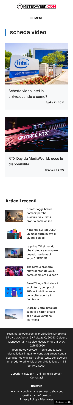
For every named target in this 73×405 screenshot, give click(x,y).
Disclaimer (46, 399)
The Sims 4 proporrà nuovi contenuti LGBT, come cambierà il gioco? (42, 271)
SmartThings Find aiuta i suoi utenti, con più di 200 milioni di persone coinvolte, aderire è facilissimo (42, 291)
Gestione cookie (63, 402)
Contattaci (36, 377)
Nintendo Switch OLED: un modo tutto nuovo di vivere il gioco (41, 233)
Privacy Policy (28, 399)
